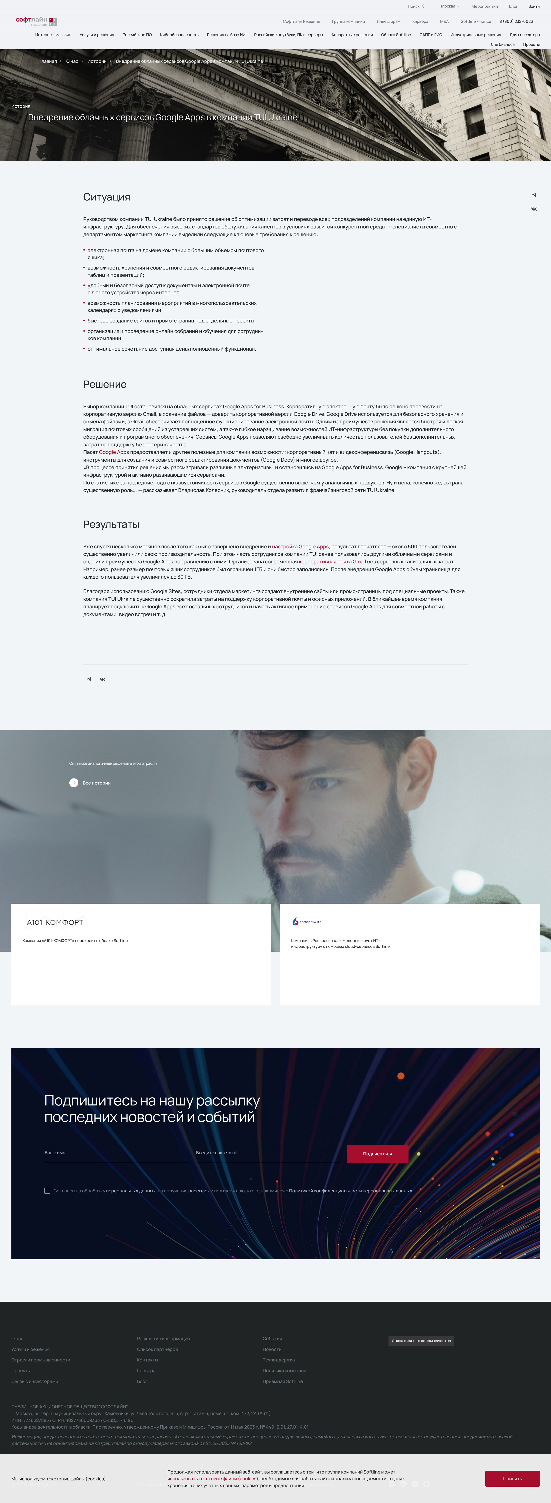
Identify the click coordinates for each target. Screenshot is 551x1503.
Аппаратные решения (352, 35)
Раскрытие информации (163, 1338)
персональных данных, (131, 1191)
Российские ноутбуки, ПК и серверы (288, 35)
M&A (444, 21)
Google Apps (114, 452)
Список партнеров (157, 1349)
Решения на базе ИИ (226, 35)
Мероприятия (485, 6)
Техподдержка (279, 1360)
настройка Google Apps (300, 546)
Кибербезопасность (179, 35)
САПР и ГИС (431, 35)
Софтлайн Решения (301, 21)
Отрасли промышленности (40, 1360)
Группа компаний (348, 21)
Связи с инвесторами (34, 1381)
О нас (72, 61)
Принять (512, 1478)
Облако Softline (396, 35)
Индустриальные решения (475, 35)
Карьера (420, 21)
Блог (513, 6)
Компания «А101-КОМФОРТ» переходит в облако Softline (75, 940)
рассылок (199, 1191)
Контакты (147, 1360)
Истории (97, 61)
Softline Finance (476, 21)
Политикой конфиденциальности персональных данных (350, 1191)
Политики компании (284, 1370)
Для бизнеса (503, 44)
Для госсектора (525, 35)
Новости (272, 1349)
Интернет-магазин (53, 35)
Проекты (531, 44)
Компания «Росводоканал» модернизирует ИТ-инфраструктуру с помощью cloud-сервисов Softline (340, 943)
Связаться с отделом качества (421, 1340)
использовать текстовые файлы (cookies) (212, 1478)
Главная (48, 61)
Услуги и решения (97, 35)
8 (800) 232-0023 (516, 21)
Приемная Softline (283, 1381)
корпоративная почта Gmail (332, 561)
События (272, 1338)
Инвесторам (388, 21)
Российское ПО (137, 35)
